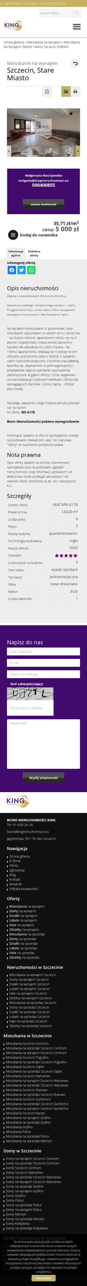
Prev (9, 151)
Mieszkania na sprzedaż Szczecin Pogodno (36, 1062)
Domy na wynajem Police (24, 1209)
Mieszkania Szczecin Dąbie (25, 1066)
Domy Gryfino (15, 1195)
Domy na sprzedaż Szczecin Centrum (32, 1163)
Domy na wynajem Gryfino (24, 1191)
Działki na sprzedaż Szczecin (29, 1012)
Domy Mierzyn (16, 1214)
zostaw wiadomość (43, 204)
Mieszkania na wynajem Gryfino (28, 1117)
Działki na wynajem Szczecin (29, 984)
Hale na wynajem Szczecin (28, 993)
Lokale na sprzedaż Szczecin (29, 1016)
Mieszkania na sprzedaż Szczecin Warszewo (37, 1085)
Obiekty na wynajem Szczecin (30, 998)
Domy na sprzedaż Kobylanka (27, 1228)
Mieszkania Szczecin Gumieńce (28, 1099)
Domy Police (15, 1200)
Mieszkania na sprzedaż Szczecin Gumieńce (37, 1104)
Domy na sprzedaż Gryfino (24, 1186)
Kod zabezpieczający (26, 684)
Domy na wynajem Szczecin (29, 979)
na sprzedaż (27, 934)
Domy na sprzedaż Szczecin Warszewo (33, 1177)
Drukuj (75, 91)
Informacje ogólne (15, 253)
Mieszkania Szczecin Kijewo (25, 1113)
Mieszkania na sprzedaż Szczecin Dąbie (34, 1071)
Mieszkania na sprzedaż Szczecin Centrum (36, 1048)
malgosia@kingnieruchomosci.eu (43, 180)
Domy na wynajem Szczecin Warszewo (33, 1182)
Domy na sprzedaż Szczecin (29, 1007)
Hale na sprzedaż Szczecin (28, 1021)
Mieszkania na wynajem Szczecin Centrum (36, 1053)
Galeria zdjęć (66, 91)
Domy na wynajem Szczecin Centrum (32, 1158)
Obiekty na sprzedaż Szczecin (30, 1026)
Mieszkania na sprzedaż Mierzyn (29, 1141)
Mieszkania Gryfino (19, 1127)
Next (78, 151)
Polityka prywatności (23, 888)
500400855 (43, 185)
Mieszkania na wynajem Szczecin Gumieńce (37, 1108)
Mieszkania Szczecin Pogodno (27, 1057)
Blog (12, 875)
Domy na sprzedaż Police (24, 1205)
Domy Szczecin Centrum (23, 1168)
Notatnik (15, 884)
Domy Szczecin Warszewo (24, 1172)
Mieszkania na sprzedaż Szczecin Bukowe (35, 1094)
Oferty (13, 865)
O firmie (15, 861)
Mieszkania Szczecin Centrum (27, 1043)
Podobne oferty (34, 253)
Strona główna (19, 856)
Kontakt (14, 879)
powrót (75, 63)
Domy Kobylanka (17, 1223)
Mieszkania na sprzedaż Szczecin (32, 1002)
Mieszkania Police (18, 1131)
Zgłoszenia (16, 870)
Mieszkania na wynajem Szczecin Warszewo (37, 1080)
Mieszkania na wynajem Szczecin (32, 975)
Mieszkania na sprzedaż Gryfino (28, 1122)
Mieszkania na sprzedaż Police (27, 1136)
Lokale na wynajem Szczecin (29, 988)
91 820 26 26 (56, 3)
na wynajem (27, 906)
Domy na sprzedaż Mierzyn (25, 1219)
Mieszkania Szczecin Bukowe (26, 1090)
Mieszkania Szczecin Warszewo (28, 1076)
